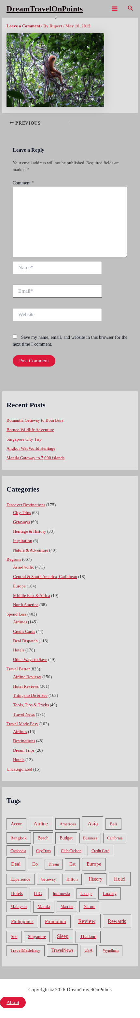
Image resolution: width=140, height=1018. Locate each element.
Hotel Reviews (26, 686)
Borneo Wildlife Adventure (30, 430)
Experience (20, 879)
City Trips (22, 512)
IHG (38, 893)
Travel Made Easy (22, 724)
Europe (19, 586)
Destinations (24, 741)
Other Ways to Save (30, 659)
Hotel (119, 879)
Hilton (72, 879)
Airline (41, 823)
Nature (89, 906)
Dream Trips (24, 750)
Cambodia (18, 851)
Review (86, 921)
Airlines (20, 622)
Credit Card (100, 851)
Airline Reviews (27, 677)
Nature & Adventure (30, 550)
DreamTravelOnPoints (45, 9)
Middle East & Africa (31, 595)
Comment (23, 182)
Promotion (55, 921)
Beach (43, 838)
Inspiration (22, 541)
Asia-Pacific (23, 567)
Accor (16, 824)
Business (90, 838)
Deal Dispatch (25, 641)
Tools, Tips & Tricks (31, 705)
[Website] (57, 315)
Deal (16, 864)
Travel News (24, 714)
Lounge (86, 893)
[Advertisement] (70, 91)
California (114, 838)
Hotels (18, 650)
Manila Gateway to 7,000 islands (35, 458)
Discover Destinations (26, 505)
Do (35, 864)
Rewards (117, 921)
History (95, 879)
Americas (68, 824)
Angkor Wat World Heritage (31, 448)
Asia (93, 824)
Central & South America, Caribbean (45, 576)
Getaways (21, 522)
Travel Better (18, 669)
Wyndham (111, 950)
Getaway (48, 879)
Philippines (22, 921)
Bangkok (18, 838)
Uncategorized (19, 769)
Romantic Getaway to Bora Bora (35, 420)
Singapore (37, 936)
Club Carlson (71, 851)
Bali (113, 824)
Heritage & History (29, 531)
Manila (43, 906)
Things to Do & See (30, 695)
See (14, 936)
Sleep (62, 936)
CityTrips (43, 851)
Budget (66, 838)
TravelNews (62, 950)
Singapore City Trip (24, 439)
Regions (14, 559)
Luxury (110, 893)
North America (25, 605)
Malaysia (18, 906)
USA (88, 950)
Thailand (88, 936)
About (13, 1002)
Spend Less (16, 614)
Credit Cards (24, 631)
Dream (54, 864)
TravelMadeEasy (25, 950)
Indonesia (61, 893)
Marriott (67, 906)
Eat (72, 864)
